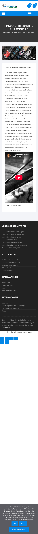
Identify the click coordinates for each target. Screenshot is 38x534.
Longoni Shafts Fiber (9, 240)
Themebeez (6, 328)
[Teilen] (7, 338)
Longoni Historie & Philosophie (13, 232)
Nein (22, 524)
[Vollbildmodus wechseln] (11, 338)
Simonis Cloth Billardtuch (11, 262)
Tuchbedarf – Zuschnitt (10, 260)
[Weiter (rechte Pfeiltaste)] (7, 342)
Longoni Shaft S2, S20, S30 (11, 237)
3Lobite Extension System (11, 248)
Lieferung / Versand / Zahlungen (13, 305)
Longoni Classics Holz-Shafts (12, 242)
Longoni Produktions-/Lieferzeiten (14, 245)
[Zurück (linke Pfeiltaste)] (2, 342)
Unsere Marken (7, 270)
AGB (3, 288)
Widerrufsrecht (7, 285)
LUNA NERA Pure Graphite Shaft (13, 234)
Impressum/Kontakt (9, 291)
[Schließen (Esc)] (2, 338)
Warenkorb (6, 283)
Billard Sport (6, 268)
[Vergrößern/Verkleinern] (16, 338)
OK (15, 524)
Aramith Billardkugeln (10, 265)
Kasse (4, 311)
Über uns (5, 303)
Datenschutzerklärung (19, 529)
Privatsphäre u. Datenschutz (12, 308)
